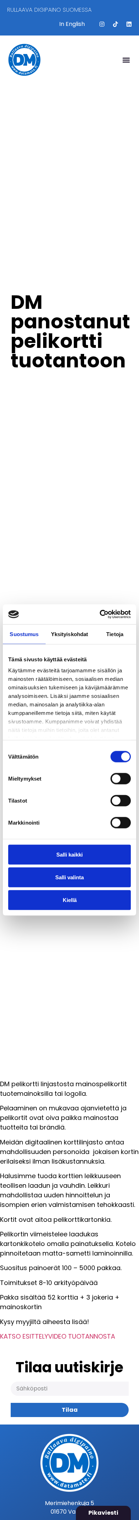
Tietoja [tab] (114, 634)
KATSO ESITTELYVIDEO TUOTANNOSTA (57, 1336)
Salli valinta (69, 877)
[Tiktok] (115, 24)
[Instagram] (102, 24)
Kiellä (70, 900)
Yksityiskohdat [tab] (69, 634)
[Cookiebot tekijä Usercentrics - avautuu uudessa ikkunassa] (100, 614)
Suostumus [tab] (24, 634)
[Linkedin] (129, 24)
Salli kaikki (69, 854)
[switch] (120, 778)
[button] (126, 60)
